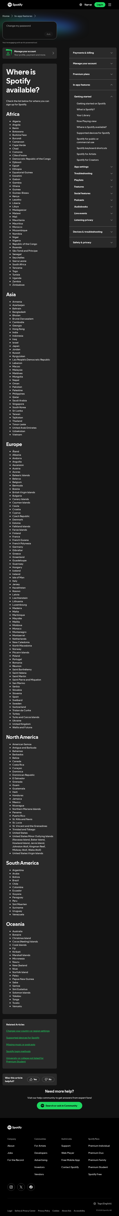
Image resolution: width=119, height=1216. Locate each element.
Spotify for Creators (88, 160)
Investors (39, 1167)
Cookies (55, 1210)
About (10, 1145)
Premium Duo (96, 1153)
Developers (40, 1153)
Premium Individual (99, 1145)
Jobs (10, 1153)
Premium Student (98, 1167)
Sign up (88, 4)
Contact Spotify (70, 1167)
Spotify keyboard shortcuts (92, 148)
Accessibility (79, 1210)
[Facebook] (31, 1187)
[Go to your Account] (52, 53)
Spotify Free (95, 1174)
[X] (21, 1187)
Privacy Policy (44, 1210)
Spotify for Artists (86, 154)
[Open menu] (110, 4)
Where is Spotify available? (92, 127)
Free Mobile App (70, 1160)
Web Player (67, 1153)
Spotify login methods (18, 1051)
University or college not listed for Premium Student (25, 1059)
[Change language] (80, 4)
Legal (9, 1210)
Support (66, 1145)
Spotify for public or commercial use (88, 140)
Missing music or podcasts (20, 1044)
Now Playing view (87, 121)
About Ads (66, 1210)
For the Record (15, 1160)
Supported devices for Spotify (22, 1037)
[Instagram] (11, 1187)
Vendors (39, 1174)
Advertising (40, 1160)
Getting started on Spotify (91, 103)
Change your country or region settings (28, 1031)
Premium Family (97, 1160)
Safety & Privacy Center (25, 1210)
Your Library (83, 115)
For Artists (40, 1145)
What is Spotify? (86, 109)
